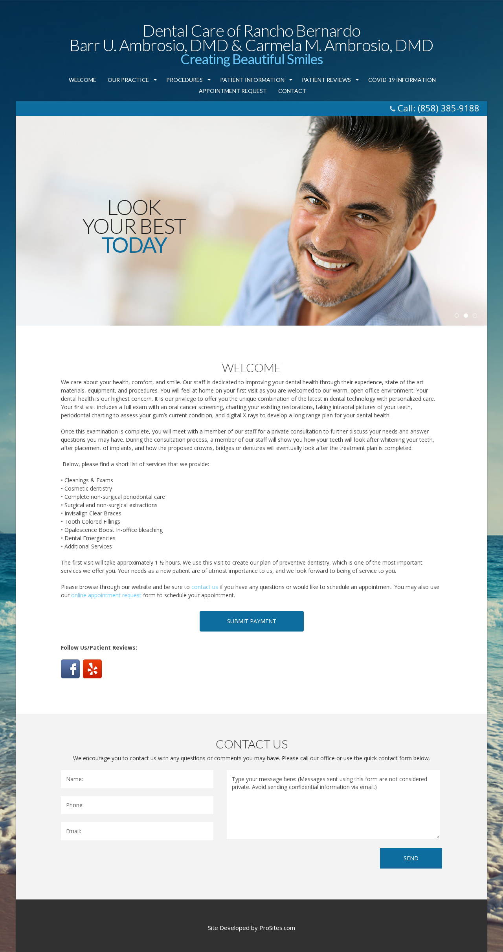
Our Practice (133, 80)
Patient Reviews (331, 80)
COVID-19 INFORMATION (402, 79)
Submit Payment (251, 621)
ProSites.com (277, 928)
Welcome (82, 79)
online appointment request (106, 595)
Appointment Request (233, 90)
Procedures (189, 80)
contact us (204, 587)
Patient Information (257, 80)
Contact (292, 90)
